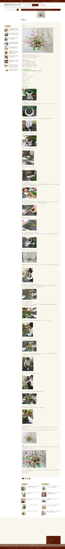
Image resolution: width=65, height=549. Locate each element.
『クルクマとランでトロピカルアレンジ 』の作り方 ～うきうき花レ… (53, 505)
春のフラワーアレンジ (46, 9)
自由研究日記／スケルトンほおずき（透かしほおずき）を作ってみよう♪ (14, 61)
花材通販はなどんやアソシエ (39, 547)
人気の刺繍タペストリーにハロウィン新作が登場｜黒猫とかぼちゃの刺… (53, 493)
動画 (43, 1)
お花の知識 (21, 1)
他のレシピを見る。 (25, 86)
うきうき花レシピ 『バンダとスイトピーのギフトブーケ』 (33, 499)
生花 (49, 9)
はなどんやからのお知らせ (55, 1)
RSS (50, 542)
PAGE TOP (33, 545)
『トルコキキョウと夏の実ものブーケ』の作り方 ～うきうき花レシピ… (53, 487)
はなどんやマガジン (52, 547)
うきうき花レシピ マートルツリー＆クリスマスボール (33, 493)
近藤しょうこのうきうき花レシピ (32, 9)
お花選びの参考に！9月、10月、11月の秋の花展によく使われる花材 (14, 29)
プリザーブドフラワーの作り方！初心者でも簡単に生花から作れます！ (14, 43)
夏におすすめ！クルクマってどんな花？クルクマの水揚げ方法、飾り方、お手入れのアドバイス (14, 65)
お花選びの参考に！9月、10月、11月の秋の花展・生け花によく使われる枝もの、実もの (14, 52)
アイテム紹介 (32, 1)
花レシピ (10, 1)
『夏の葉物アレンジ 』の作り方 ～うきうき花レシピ (53, 499)
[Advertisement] (11, 17)
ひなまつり (41, 9)
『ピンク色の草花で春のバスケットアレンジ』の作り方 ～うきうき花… (33, 487)
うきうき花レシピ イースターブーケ (32, 511)
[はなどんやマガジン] (12, 5)
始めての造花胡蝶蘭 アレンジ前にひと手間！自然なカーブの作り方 (53, 512)
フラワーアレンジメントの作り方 (8, 547)
